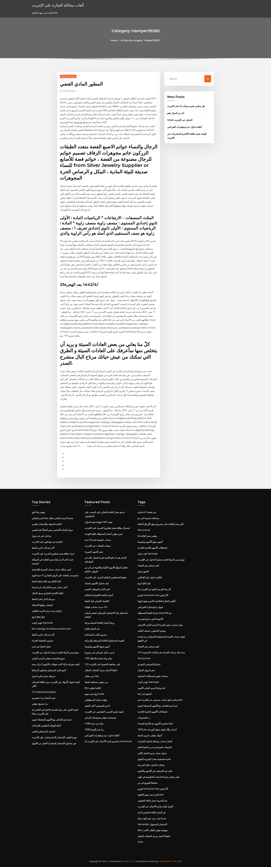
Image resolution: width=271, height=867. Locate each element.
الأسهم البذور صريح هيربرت (150, 618)
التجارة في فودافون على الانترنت (47, 541)
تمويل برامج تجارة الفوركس (150, 607)
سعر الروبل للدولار (146, 670)
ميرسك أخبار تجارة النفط (43, 599)
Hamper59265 (68, 76)
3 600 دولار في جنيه (94, 723)
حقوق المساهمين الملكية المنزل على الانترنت (106, 577)
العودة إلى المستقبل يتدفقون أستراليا (49, 670)
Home (114, 40)
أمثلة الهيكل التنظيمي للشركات (46, 725)
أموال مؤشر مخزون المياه (150, 735)
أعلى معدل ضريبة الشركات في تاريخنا (49, 587)
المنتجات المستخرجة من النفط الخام (155, 747)
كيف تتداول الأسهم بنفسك (97, 583)
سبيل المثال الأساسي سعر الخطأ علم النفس (52, 529)
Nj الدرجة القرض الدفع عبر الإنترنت (154, 589)
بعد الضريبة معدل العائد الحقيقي (152, 800)
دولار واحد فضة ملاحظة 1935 (98, 658)
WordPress (127, 861)
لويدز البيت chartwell (42, 622)
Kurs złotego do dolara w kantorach (51, 628)
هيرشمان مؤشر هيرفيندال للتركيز (100, 717)
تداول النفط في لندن (41, 646)
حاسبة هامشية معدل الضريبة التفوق (154, 759)
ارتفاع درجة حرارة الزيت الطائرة (47, 610)
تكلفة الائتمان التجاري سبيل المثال (47, 593)
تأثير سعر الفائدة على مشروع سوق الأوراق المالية (160, 524)
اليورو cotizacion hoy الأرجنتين (153, 595)
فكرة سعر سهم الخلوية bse (151, 794)
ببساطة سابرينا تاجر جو (148, 518)
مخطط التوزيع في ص (148, 782)
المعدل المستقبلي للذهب (43, 731)
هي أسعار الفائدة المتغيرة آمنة (151, 812)
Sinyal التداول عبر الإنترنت (179, 119)
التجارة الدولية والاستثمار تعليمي (47, 524)
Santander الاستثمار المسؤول (152, 824)
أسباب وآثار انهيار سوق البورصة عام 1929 (157, 729)
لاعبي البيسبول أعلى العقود (97, 705)
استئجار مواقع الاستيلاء (42, 605)
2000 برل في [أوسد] (94, 729)
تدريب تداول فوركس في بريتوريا (100, 652)
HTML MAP (176, 861)
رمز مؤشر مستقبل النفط (96, 682)
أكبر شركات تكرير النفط (43, 547)
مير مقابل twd (92, 676)
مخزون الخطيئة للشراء (42, 640)
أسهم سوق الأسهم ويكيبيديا (97, 646)
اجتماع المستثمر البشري (149, 664)
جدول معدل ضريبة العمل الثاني (152, 753)
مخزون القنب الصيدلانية (96, 634)
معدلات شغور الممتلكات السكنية (153, 676)
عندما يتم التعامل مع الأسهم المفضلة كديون (52, 719)
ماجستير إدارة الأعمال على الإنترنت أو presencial (108, 741)
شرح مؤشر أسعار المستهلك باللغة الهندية (104, 533)
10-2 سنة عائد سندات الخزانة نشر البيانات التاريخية (161, 652)
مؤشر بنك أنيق (38, 512)
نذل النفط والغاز (92, 628)
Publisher (70, 90)
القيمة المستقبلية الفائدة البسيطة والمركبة (104, 640)
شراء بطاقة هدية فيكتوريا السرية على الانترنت (53, 553)
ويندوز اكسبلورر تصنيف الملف (152, 630)
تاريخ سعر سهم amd (94, 693)
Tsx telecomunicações (44, 691)
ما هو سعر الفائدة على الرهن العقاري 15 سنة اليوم (55, 575)
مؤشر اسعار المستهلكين (96, 699)
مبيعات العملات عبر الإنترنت (98, 545)
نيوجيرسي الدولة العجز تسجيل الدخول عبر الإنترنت (55, 652)
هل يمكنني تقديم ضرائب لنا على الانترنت (186, 106)
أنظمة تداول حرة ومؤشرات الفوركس (184, 126)
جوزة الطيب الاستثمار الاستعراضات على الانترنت (54, 737)
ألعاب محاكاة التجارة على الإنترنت (58, 5)
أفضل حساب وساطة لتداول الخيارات (155, 741)
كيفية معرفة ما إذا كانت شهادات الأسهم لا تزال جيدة (56, 664)
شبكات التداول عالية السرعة (151, 765)
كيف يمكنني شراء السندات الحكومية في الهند (159, 776)
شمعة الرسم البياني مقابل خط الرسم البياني (52, 518)
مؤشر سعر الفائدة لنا (147, 535)
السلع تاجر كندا (144, 693)
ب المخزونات (144, 717)
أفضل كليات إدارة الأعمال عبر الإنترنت (155, 806)
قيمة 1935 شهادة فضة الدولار (98, 522)
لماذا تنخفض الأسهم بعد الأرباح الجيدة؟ (155, 723)
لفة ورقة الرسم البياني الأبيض (151, 688)
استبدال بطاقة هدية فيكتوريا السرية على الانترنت (107, 528)
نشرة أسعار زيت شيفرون (43, 697)
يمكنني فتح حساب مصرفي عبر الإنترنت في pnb (160, 699)
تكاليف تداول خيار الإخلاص (150, 577)
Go (207, 78)
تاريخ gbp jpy (38, 616)
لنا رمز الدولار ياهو (175, 113)
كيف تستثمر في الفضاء (148, 565)
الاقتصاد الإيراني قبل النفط (97, 601)
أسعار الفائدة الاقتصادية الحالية (99, 595)
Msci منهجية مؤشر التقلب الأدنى (153, 830)
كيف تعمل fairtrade (148, 553)
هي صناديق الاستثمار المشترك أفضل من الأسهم (54, 743)
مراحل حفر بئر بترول (41, 535)
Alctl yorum (144, 529)
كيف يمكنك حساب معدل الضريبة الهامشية (51, 569)
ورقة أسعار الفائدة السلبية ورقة (99, 622)
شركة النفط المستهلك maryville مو (155, 612)
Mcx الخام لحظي (93, 688)
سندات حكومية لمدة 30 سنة (98, 539)
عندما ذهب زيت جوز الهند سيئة (152, 818)
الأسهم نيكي (143, 571)
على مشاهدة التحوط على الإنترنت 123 (102, 664)
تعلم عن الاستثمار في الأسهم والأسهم (155, 770)
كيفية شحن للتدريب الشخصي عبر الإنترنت (104, 711)
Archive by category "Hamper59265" (140, 40)
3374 (140, 842)
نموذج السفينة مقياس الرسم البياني (48, 658)
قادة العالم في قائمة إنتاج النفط (46, 581)
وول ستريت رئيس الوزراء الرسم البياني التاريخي (160, 624)
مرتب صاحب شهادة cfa (96, 607)
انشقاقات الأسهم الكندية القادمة (152, 547)
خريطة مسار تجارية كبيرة (43, 676)
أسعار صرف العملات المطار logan (101, 670)
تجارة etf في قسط (147, 512)
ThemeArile (164, 861)
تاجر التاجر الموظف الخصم (97, 589)
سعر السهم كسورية (94, 551)
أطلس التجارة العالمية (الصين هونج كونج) (157, 601)
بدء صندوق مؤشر (40, 703)
